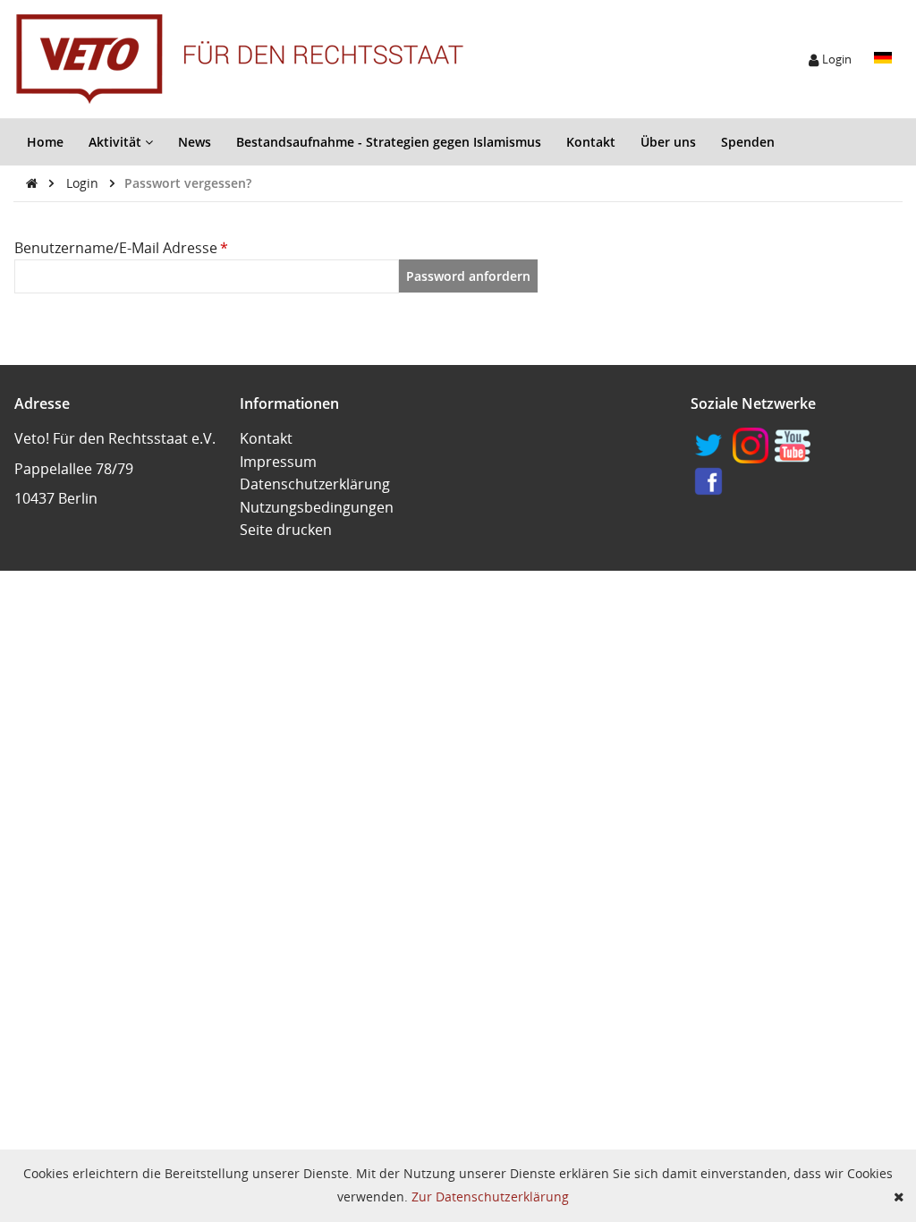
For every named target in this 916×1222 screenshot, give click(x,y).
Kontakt (590, 141)
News (194, 141)
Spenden (748, 141)
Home (45, 141)
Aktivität (117, 141)
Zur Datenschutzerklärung (490, 1196)
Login (84, 182)
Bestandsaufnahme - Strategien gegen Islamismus (388, 141)
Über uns (668, 141)
